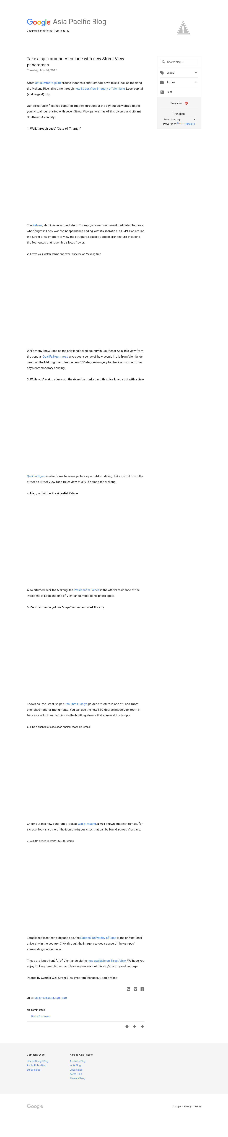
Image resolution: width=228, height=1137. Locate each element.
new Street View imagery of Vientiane (100, 88)
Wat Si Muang (87, 823)
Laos (58, 998)
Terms (198, 1106)
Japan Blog (76, 1069)
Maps (64, 998)
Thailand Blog (77, 1078)
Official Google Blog (37, 1061)
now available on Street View (107, 960)
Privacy (188, 1106)
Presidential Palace (87, 590)
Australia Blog (78, 1061)
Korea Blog (76, 1074)
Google (177, 1106)
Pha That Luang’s (76, 704)
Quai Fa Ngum (36, 476)
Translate (189, 123)
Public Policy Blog (36, 1065)
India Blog (75, 1065)
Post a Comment (40, 1016)
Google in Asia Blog (44, 998)
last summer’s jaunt (48, 83)
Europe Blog (33, 1069)
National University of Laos (98, 938)
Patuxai (37, 225)
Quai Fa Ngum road (55, 356)
